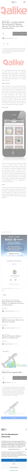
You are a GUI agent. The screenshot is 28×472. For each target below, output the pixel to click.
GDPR (16, 470)
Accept (14, 460)
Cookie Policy (12, 470)
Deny (14, 463)
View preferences (14, 467)
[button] (26, 449)
